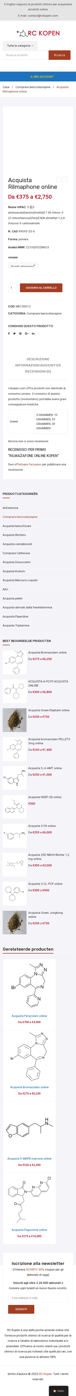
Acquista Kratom (14, 571)
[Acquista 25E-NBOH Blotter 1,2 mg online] (15, 865)
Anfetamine (10, 508)
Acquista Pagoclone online (29, 1230)
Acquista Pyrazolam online (29, 1016)
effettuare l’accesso (27, 464)
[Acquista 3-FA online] (15, 836)
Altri (5, 589)
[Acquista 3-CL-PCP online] (15, 894)
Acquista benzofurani (17, 526)
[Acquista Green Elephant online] (15, 720)
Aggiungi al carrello (41, 287)
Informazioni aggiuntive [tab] (38, 365)
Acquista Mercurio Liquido (20, 580)
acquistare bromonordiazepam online (65, 180)
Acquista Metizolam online (59, 180)
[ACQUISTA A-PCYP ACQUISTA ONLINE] (15, 691)
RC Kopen (45, 1374)
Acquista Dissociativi (17, 562)
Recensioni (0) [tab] (38, 371)
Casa (6, 87)
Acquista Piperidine (15, 616)
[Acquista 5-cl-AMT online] (15, 778)
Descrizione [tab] (38, 359)
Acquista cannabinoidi (17, 544)
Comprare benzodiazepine (33, 87)
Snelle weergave (29, 1006)
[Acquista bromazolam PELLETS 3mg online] (15, 749)
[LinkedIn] (33, 333)
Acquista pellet (12, 598)
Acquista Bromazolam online (29, 1087)
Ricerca (59, 55)
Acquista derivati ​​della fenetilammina (27, 607)
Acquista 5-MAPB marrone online (29, 1158)
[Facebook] (9, 333)
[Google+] (27, 333)
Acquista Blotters (14, 535)
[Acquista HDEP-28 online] (15, 807)
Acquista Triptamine (16, 625)
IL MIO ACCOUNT (42, 76)
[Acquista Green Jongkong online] (15, 922)
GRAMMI (13, 257)
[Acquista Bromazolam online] (15, 662)
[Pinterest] (20, 333)
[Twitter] (14, 333)
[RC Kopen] (38, 33)
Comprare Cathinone (16, 553)
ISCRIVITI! (21, 1309)
